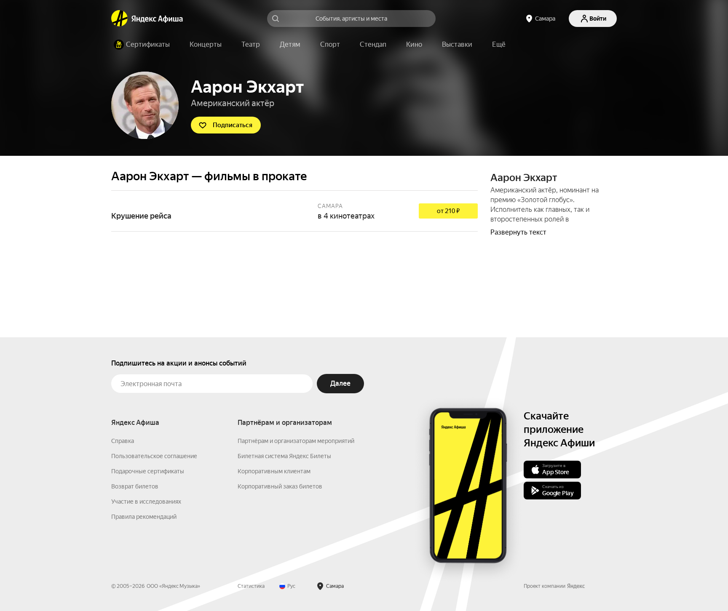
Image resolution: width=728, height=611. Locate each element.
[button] (498, 44)
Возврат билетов (134, 486)
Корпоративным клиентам (274, 471)
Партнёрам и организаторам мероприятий (296, 441)
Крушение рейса (294, 211)
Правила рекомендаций (144, 516)
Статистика (251, 586)
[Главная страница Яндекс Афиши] (119, 18)
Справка (122, 441)
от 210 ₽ (448, 211)
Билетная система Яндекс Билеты (284, 456)
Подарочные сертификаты (147, 471)
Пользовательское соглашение (154, 456)
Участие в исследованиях (146, 501)
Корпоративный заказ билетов (280, 486)
